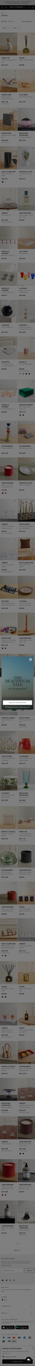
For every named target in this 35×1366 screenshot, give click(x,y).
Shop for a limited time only (17, 702)
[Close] (30, 659)
